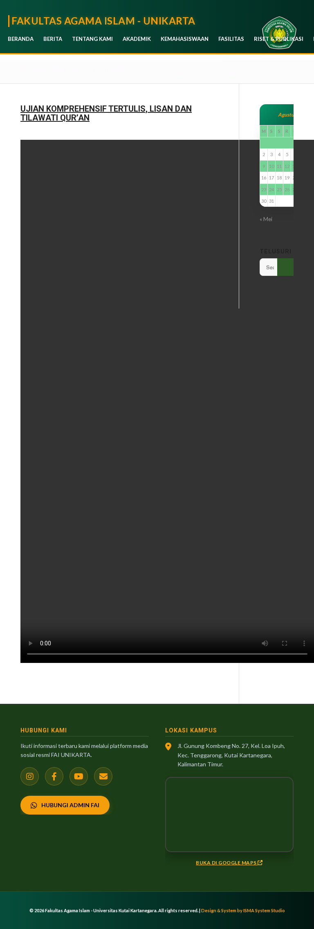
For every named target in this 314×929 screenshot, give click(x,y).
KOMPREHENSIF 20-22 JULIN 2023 (72, 71)
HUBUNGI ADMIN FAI (70, 804)
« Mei (266, 219)
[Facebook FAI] (54, 776)
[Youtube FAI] (79, 776)
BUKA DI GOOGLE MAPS (227, 863)
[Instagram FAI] (29, 776)
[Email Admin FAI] (103, 776)
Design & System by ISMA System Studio (243, 910)
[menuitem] (20, 39)
